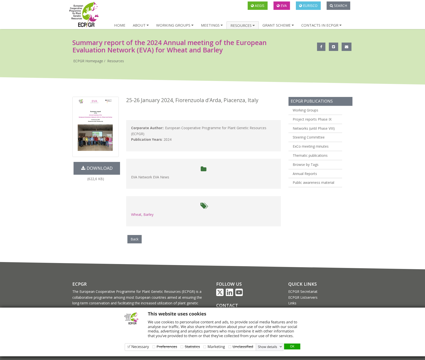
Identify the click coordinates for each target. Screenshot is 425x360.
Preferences (167, 346)
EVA (283, 5)
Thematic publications (310, 155)
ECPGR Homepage (88, 61)
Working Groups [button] (173, 25)
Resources (115, 61)
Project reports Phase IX (312, 119)
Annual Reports (305, 173)
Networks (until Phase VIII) (314, 128)
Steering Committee (309, 137)
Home (119, 25)
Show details (267, 347)
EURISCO (310, 5)
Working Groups (305, 110)
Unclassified (243, 346)
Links (292, 303)
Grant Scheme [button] (277, 25)
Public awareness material (313, 182)
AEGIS (259, 5)
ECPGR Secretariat (303, 291)
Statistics (192, 346)
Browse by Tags (306, 164)
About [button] (140, 25)
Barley (148, 214)
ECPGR (79, 284)
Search (340, 5)
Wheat (136, 214)
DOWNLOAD (99, 168)
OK (292, 346)
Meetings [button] (211, 25)
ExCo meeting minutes (311, 146)
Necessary (140, 346)
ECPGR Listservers (303, 297)
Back (134, 239)
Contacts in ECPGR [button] (320, 25)
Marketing (216, 346)
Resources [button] (241, 25)
